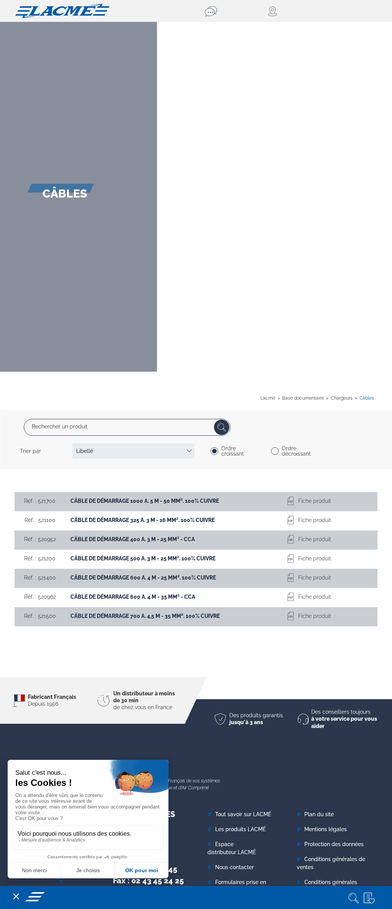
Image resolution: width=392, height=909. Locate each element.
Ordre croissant (232, 451)
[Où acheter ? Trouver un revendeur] (272, 11)
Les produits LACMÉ (240, 829)
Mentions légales (325, 829)
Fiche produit (314, 501)
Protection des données (334, 844)
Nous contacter (234, 867)
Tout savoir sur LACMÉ (243, 814)
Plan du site (319, 814)
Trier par (30, 451)
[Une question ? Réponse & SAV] (212, 11)
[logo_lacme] (62, 10)
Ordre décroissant (296, 451)
